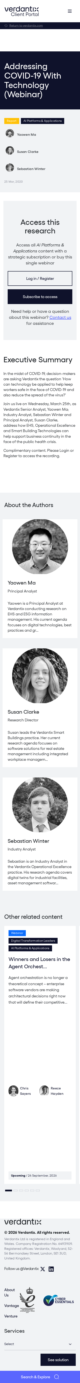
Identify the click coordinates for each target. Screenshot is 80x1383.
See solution (58, 1360)
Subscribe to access (40, 296)
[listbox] (40, 1344)
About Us (9, 1292)
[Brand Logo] (21, 11)
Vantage (11, 1305)
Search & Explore (35, 1377)
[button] (8, 1190)
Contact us (60, 317)
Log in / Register (40, 278)
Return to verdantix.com (26, 25)
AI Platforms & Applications (42, 120)
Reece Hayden (57, 1091)
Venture (10, 1316)
